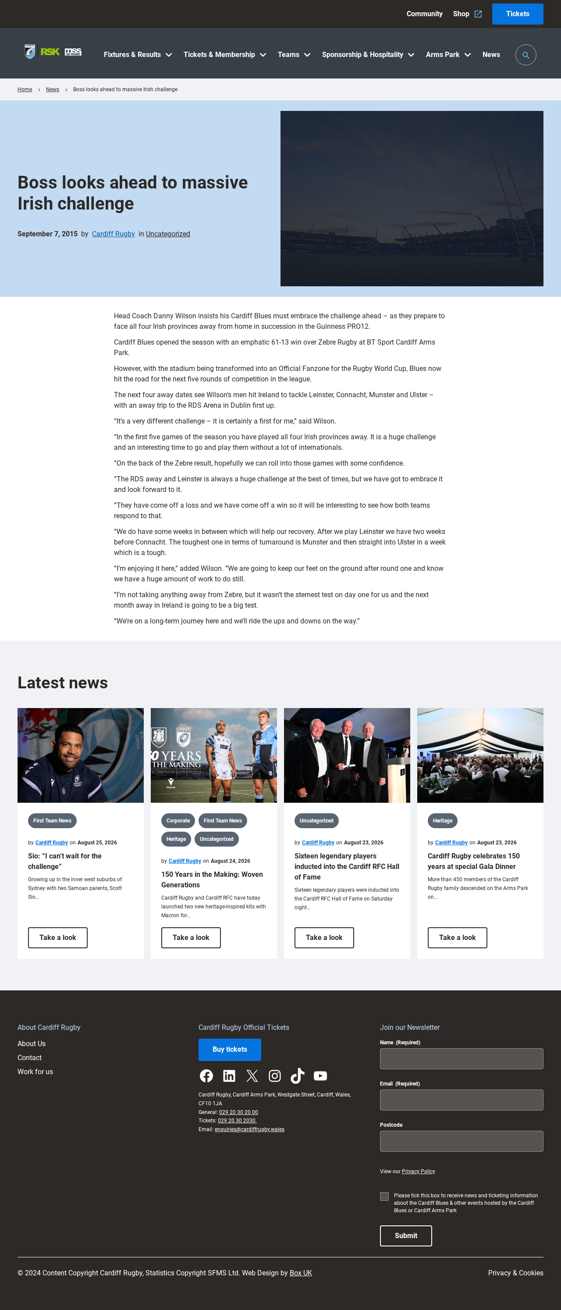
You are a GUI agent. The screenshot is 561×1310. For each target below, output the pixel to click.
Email (400, 1084)
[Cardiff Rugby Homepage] (53, 53)
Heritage (176, 839)
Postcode (391, 1125)
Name (400, 1042)
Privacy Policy (418, 1171)
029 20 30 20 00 (238, 1112)
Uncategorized (168, 234)
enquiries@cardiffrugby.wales (249, 1129)
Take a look (63, 940)
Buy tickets (230, 1049)
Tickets (517, 14)
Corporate (178, 821)
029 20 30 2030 (237, 1121)
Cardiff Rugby (113, 234)
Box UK (301, 1273)
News (52, 89)
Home (25, 89)
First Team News (52, 821)
